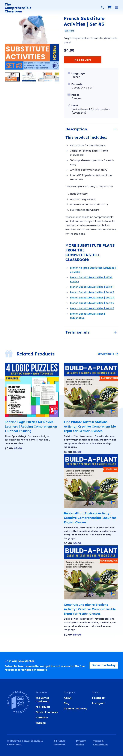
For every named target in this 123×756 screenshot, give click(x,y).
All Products (43, 707)
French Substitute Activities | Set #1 (91, 287)
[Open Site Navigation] (116, 7)
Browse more (106, 353)
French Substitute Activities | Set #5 (92, 303)
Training (41, 723)
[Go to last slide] (9, 77)
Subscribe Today (104, 665)
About (67, 698)
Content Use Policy (75, 708)
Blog (66, 703)
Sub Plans (69, 31)
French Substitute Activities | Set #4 (92, 297)
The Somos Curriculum (42, 699)
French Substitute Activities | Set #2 (92, 292)
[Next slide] (54, 77)
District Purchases (47, 712)
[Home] (18, 8)
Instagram (98, 703)
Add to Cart (83, 60)
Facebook (98, 698)
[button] (12, 77)
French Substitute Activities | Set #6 (92, 308)
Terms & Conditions (100, 742)
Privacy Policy (81, 742)
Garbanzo (42, 717)
